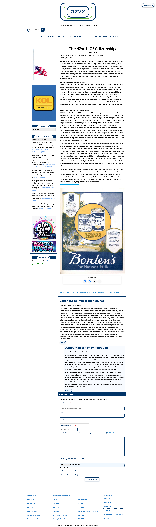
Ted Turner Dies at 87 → (117, 293)
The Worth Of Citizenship (92, 48)
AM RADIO (31, 503)
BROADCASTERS (64, 36)
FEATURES (78, 36)
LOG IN (88, 36)
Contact (55, 499)
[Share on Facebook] (85, 281)
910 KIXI (81, 515)
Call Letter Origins (33, 515)
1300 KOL (106, 510)
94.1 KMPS (107, 518)
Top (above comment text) (68, 470)
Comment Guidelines (34, 519)
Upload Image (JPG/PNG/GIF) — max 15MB (72, 459)
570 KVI (80, 503)
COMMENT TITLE (65, 402)
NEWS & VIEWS (101, 36)
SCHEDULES (82, 496)
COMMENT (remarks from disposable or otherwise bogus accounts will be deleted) (87, 433)
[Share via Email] (99, 281)
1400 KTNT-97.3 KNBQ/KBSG (113, 514)
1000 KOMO (107, 496)
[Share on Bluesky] (89, 281)
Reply (63, 342)
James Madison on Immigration (86, 347)
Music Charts (57, 511)
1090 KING (107, 499)
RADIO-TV (114, 36)
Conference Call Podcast (61, 496)
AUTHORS (50, 36)
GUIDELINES (110, 433)
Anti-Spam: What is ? (68, 425)
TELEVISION (82, 499)
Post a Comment (148, 5)
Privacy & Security (59, 519)
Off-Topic (56, 507)
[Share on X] (94, 281)
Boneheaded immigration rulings (82, 300)
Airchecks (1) (31, 496)
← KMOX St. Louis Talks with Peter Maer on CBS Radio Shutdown (81, 293)
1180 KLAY (107, 507)
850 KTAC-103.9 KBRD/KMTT (88, 511)
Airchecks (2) (31, 499)
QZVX (78, 12)
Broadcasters (32, 511)
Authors (30, 507)
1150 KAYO (107, 503)
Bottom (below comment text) (69, 475)
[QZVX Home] (44, 103)
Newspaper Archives (60, 515)
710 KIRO (81, 507)
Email (62, 419)
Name (62, 412)
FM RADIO (56, 503)
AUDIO (40, 36)
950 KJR (81, 519)
